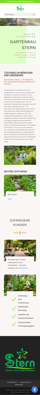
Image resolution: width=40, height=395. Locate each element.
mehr (9, 199)
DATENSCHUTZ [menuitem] (12, 382)
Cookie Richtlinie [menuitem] (25, 382)
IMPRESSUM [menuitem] (19, 385)
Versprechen (23, 268)
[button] (35, 390)
